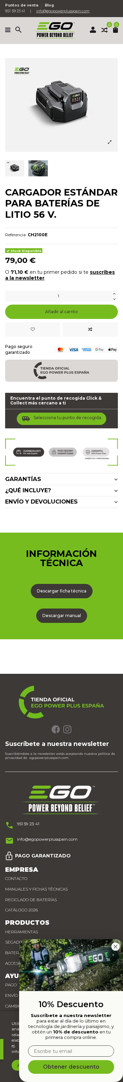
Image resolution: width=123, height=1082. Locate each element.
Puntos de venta (22, 5)
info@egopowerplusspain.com (63, 11)
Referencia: (16, 234)
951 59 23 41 (28, 823)
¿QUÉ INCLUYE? (28, 490)
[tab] (61, 479)
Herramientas (21, 931)
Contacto (16, 878)
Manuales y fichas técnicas (36, 889)
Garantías (23, 479)
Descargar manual (61, 615)
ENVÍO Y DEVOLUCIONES (41, 502)
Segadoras (17, 942)
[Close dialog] (115, 947)
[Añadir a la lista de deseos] (32, 329)
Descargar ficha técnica (61, 590)
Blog (49, 5)
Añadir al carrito (61, 311)
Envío (11, 995)
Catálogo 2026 (21, 909)
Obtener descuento (71, 1067)
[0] (104, 30)
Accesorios (18, 963)
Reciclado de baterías (31, 899)
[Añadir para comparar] (90, 329)
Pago (11, 984)
